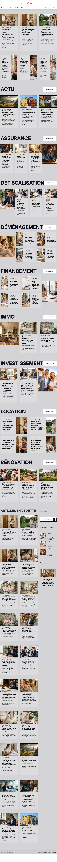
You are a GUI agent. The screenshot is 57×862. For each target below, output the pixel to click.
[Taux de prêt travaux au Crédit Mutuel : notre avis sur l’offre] (4, 283)
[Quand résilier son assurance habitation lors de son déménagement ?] (35, 148)
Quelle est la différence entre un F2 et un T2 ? (28, 112)
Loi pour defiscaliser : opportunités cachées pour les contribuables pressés (8, 663)
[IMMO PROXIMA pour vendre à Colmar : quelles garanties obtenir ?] (29, 619)
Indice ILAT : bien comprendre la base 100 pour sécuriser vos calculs (9, 797)
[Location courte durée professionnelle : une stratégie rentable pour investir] (8, 374)
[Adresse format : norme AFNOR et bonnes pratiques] (48, 101)
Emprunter (12, 278)
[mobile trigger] (22, 3)
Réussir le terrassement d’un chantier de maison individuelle (28, 486)
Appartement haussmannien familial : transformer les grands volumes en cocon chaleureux (8, 33)
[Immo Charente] (29, 3)
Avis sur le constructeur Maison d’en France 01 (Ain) (47, 486)
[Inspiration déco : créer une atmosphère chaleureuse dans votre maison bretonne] (43, 552)
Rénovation (16, 462)
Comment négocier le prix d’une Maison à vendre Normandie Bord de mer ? (43, 64)
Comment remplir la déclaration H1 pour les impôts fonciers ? (50, 205)
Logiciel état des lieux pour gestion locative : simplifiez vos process (28, 662)
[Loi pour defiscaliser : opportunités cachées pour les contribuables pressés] (7, 199)
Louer (23, 27)
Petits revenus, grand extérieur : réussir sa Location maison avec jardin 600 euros (47, 32)
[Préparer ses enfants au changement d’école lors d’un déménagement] (19, 239)
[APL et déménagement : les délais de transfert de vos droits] (41, 239)
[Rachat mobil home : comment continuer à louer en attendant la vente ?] (29, 717)
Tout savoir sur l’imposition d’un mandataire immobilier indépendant (21, 205)
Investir (3, 381)
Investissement (22, 363)
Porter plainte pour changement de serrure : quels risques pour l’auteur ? (28, 32)
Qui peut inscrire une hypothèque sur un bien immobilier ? (35, 300)
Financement (19, 271)
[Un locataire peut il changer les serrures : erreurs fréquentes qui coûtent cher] (14, 67)
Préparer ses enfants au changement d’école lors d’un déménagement (29, 240)
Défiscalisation (22, 183)
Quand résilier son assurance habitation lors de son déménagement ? (35, 159)
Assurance (16, 138)
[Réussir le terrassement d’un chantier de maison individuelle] (28, 475)
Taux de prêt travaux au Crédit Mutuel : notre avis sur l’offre (14, 284)
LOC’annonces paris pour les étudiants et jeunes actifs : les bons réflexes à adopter (24, 64)
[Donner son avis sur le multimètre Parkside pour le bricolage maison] (9, 475)
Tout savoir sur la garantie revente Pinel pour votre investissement (27, 386)
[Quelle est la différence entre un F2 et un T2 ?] (28, 101)
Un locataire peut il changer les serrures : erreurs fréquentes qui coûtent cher (5, 64)
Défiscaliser (19, 199)
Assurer (3, 154)
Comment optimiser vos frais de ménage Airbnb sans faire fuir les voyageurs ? (9, 729)
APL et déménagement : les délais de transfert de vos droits (51, 240)
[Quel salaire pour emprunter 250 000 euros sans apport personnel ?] (49, 291)
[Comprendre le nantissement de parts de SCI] (36, 193)
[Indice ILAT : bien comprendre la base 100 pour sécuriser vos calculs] (9, 786)
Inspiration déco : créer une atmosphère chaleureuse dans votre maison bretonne (51, 552)
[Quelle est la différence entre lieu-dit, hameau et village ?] (9, 101)
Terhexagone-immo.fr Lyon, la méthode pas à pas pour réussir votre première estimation (8, 831)
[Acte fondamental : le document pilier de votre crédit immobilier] (26, 283)
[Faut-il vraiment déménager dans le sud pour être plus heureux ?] (7, 246)
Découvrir (49, 89)
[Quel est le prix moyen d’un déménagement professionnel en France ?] (19, 255)
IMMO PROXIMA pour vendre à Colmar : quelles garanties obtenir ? (28, 631)
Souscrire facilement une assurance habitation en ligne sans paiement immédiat (6, 160)
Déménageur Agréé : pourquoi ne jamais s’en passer (50, 256)
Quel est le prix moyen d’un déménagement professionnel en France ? (29, 256)
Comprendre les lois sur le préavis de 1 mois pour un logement (51, 544)
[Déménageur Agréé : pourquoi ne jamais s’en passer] (41, 255)
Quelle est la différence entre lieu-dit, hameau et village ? (8, 113)
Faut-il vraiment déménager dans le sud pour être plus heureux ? (29, 696)
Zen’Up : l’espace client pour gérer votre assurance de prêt (21, 159)
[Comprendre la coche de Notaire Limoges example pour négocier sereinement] (9, 685)
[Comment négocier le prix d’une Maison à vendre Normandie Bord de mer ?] (53, 67)
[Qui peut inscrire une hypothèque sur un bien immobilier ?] (26, 300)
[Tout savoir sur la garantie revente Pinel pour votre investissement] (28, 374)
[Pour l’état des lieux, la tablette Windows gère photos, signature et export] (43, 536)
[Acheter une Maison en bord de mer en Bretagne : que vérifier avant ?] (48, 328)
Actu (7, 89)
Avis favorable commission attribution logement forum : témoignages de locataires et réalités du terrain (9, 762)
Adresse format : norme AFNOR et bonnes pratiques (47, 112)
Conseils (3, 109)
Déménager (27, 234)
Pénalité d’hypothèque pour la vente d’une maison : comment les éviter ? (14, 301)
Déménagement (22, 227)
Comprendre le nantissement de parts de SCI (35, 203)
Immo (3, 27)
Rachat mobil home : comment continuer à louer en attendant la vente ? (28, 729)
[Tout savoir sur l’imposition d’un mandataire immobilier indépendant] (21, 193)
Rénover (3, 482)
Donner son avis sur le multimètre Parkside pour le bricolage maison (8, 486)
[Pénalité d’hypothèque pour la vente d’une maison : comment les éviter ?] (4, 300)
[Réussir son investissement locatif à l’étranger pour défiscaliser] (47, 379)
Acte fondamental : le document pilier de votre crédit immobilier (36, 285)
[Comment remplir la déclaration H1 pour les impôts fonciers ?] (50, 193)
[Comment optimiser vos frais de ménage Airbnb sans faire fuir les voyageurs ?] (9, 717)
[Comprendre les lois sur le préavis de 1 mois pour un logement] (43, 544)
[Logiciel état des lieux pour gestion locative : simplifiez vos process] (29, 652)
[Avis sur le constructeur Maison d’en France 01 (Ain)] (48, 475)
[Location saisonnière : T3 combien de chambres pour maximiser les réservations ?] (29, 587)
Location (13, 411)
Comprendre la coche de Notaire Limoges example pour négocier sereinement (9, 696)
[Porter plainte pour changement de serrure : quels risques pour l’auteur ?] (28, 20)
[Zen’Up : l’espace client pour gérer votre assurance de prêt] (21, 148)
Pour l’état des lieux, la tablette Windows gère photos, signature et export (51, 537)
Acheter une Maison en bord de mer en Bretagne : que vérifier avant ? (47, 339)
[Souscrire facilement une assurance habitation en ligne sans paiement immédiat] (6, 148)
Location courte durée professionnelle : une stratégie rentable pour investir (8, 388)
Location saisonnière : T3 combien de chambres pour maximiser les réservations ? (29, 599)
